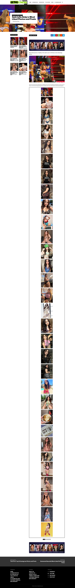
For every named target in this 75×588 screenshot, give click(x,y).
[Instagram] (48, 575)
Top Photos (20, 15)
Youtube (52, 573)
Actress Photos (14, 15)
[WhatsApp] (59, 35)
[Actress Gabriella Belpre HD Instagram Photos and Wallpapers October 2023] (23, 67)
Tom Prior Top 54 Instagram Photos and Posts (23, 561)
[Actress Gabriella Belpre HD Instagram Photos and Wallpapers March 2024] (23, 54)
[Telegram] (63, 35)
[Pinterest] (56, 35)
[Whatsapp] (48, 577)
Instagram (52, 575)
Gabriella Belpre (48, 539)
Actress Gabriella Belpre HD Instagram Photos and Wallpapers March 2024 (23, 60)
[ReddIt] (61, 35)
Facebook (52, 571)
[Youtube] (48, 573)
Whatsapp (52, 577)
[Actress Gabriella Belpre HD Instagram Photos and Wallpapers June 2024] (23, 41)
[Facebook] (52, 35)
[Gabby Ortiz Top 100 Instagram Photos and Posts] (14, 41)
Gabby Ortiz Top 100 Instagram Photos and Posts (13, 46)
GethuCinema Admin (16, 21)
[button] (62, 2)
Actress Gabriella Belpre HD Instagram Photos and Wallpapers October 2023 (23, 73)
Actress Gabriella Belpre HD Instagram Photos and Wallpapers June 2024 (23, 47)
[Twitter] (54, 35)
